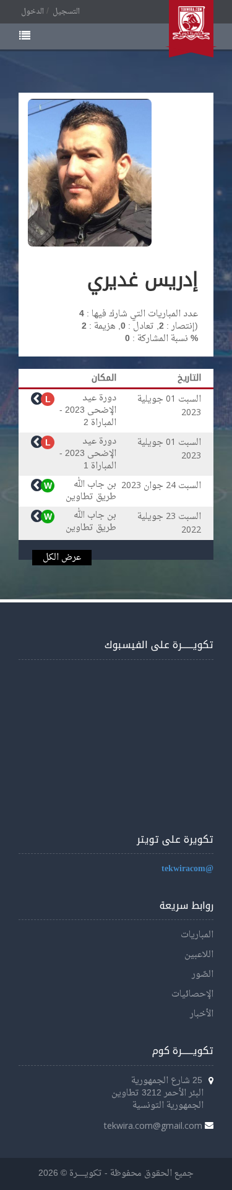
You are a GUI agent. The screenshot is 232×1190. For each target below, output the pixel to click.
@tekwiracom (187, 869)
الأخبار (201, 1014)
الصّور (202, 974)
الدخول (32, 12)
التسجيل (66, 12)
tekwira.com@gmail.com (153, 1125)
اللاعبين (198, 955)
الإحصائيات (192, 994)
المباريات (197, 935)
